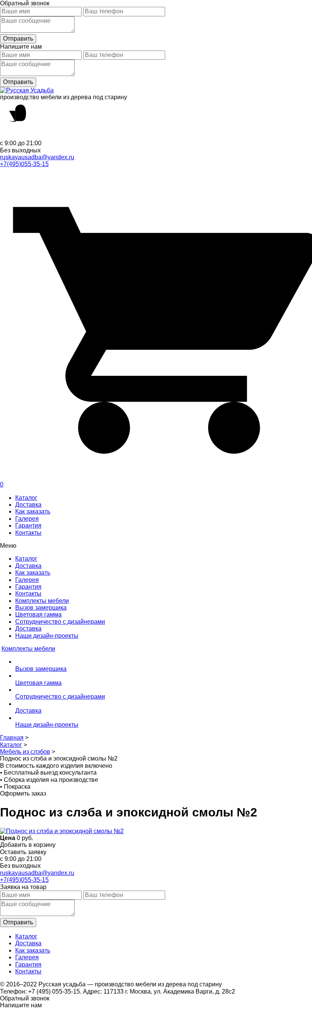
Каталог (26, 498)
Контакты (28, 532)
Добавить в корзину (28, 845)
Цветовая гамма (38, 614)
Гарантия (28, 525)
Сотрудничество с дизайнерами (60, 621)
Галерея (27, 518)
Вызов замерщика (41, 607)
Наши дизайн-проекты (46, 635)
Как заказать (32, 511)
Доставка (28, 504)
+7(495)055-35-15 (24, 164)
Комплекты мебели (42, 601)
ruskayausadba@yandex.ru (37, 157)
